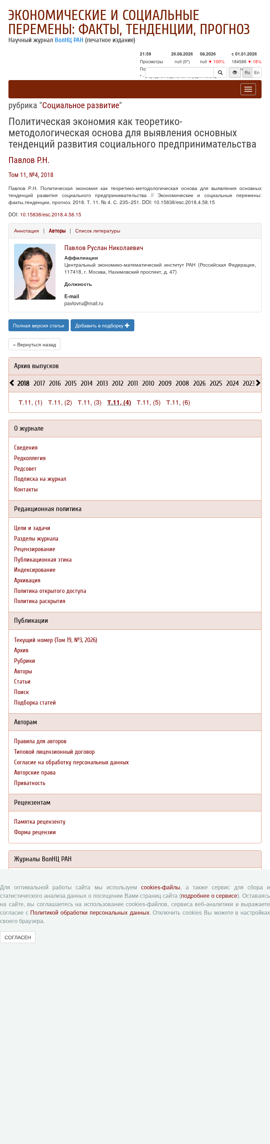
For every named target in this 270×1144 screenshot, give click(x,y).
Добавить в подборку (100, 325)
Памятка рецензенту (39, 821)
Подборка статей (35, 702)
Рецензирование (34, 549)
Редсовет (25, 468)
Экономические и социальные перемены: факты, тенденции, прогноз (129, 22)
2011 (133, 383)
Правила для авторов (40, 741)
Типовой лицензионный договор (54, 752)
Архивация (27, 580)
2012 (117, 383)
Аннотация (26, 230)
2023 (249, 383)
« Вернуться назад (34, 344)
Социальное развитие (80, 105)
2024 (232, 383)
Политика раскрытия (39, 601)
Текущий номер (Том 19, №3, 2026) (55, 640)
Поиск (21, 692)
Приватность (29, 783)
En (256, 72)
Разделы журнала (36, 538)
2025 (216, 383)
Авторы (57, 231)
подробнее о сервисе (209, 896)
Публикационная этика (43, 559)
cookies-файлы (160, 887)
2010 (148, 383)
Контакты (26, 489)
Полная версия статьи (38, 325)
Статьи (22, 681)
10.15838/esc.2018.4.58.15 (50, 214)
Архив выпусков (36, 366)
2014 (86, 383)
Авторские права (35, 772)
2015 (71, 383)
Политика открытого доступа (50, 591)
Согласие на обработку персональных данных (71, 762)
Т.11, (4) (119, 402)
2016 (55, 383)
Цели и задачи (32, 528)
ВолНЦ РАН (69, 40)
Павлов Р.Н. (29, 160)
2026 (199, 383)
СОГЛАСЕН (18, 937)
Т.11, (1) (31, 401)
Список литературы (97, 230)
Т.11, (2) (60, 401)
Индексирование (35, 570)
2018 (24, 383)
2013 (102, 383)
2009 (165, 383)
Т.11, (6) (178, 401)
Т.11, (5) (149, 401)
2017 (39, 383)
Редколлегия (30, 458)
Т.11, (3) (90, 401)
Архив (21, 650)
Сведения (26, 447)
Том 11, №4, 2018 (30, 174)
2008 (182, 383)
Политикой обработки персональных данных (89, 913)
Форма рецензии (35, 832)
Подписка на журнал (40, 479)
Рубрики (24, 661)
